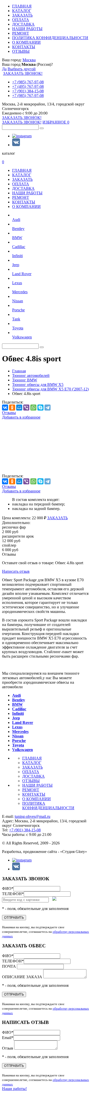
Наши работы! (14, 1088)
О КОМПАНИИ (26, 42)
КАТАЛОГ (21, 11)
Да (4, 69)
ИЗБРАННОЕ (55, 122)
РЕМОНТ (20, 33)
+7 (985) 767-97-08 (28, 82)
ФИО (7, 888)
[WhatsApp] (33, 408)
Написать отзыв (16, 571)
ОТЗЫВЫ (21, 51)
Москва (29, 60)
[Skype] (40, 408)
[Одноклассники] (12, 408)
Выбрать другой (22, 69)
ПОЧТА (9, 966)
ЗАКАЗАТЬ (22, 15)
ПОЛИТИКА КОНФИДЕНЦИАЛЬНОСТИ (50, 38)
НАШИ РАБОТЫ (27, 29)
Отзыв (8, 1048)
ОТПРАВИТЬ (14, 917)
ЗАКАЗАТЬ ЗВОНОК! (22, 73)
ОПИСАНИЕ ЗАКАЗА (22, 977)
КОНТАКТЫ (23, 47)
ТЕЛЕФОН (13, 894)
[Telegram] (47, 408)
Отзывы (9, 413)
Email (7, 1038)
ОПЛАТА (20, 20)
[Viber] (26, 408)
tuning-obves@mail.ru (32, 816)
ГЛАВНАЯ (22, 6)
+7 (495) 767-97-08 (28, 86)
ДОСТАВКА (23, 24)
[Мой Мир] (19, 408)
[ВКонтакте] (5, 408)
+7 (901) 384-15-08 (28, 91)
